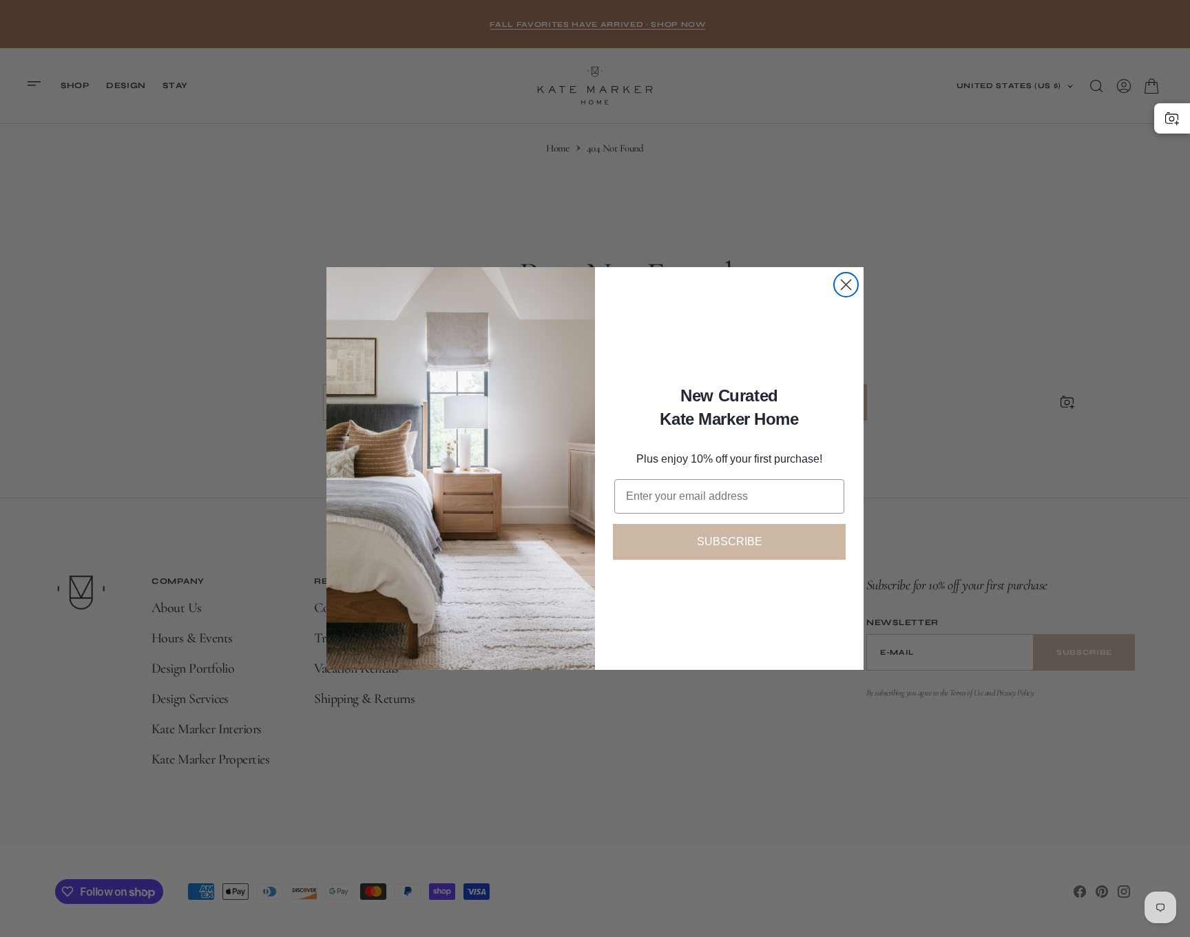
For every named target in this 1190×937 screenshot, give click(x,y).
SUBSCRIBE (729, 541)
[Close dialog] (846, 285)
